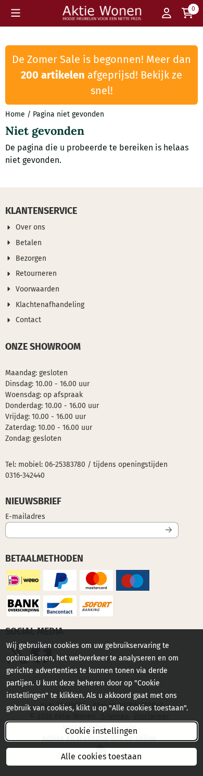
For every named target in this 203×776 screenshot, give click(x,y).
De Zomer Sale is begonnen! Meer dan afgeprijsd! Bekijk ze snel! (101, 75)
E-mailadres (92, 516)
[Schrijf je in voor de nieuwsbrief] (169, 530)
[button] (15, 13)
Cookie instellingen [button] (101, 731)
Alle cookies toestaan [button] (101, 756)
